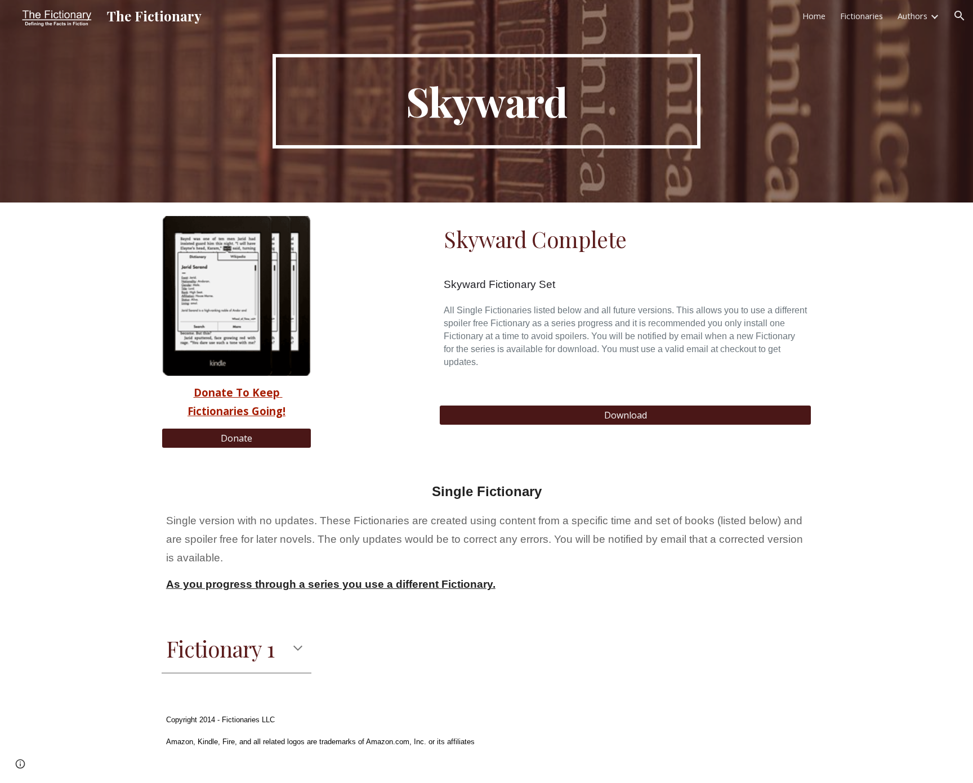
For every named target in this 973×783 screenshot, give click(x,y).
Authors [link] (912, 15)
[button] (959, 15)
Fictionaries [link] (861, 15)
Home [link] (813, 15)
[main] (486, 101)
